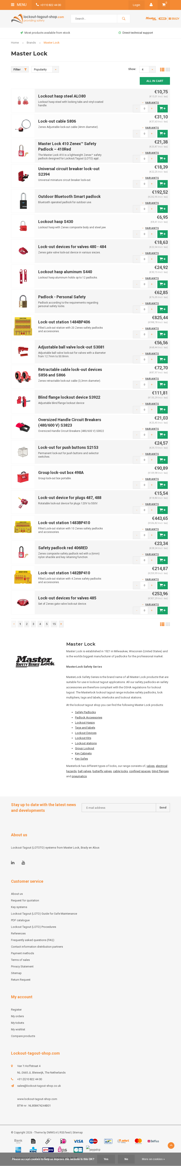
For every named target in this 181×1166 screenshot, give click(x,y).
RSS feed (65, 1132)
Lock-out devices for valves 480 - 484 (72, 246)
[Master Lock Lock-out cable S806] (22, 125)
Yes (106, 1159)
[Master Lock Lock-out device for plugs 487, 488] (22, 501)
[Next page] (61, 624)
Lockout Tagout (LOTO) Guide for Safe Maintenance (44, 913)
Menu (21, 5)
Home (15, 42)
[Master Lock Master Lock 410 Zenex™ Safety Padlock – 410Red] (22, 150)
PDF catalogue (20, 920)
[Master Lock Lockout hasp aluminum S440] (22, 276)
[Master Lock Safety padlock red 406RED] (22, 552)
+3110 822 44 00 (50, 5)
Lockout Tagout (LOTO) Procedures (33, 926)
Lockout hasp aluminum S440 (65, 271)
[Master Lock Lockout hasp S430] (22, 225)
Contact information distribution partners (37, 946)
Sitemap (16, 973)
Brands (31, 42)
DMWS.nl (52, 1132)
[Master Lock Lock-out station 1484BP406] (22, 326)
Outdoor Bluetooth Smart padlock (69, 196)
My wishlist (18, 1029)
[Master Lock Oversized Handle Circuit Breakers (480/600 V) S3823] (22, 426)
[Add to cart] (162, 108)
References (18, 933)
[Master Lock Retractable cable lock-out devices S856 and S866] (22, 376)
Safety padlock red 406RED (63, 547)
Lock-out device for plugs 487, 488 (69, 497)
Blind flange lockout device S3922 (69, 397)
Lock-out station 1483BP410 (64, 522)
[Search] (123, 18)
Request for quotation (25, 900)
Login (136, 5)
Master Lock (52, 42)
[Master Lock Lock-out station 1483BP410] (22, 527)
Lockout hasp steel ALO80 (62, 96)
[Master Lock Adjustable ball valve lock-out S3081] (22, 351)
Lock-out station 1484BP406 (64, 322)
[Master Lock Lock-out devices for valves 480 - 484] (22, 250)
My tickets (17, 1022)
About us (17, 893)
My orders (17, 1016)
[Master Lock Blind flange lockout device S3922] (22, 401)
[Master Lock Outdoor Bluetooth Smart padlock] (22, 200)
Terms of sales (20, 960)
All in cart (154, 81)
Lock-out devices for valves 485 (67, 598)
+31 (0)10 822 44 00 (29, 1079)
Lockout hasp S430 (55, 221)
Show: (132, 69)
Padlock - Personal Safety (62, 297)
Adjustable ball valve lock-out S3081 (71, 347)
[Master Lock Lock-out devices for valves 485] (22, 602)
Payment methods (22, 953)
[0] (164, 5)
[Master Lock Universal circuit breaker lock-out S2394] (22, 175)
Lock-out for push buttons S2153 (68, 447)
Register (16, 1009)
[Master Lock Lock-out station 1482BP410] (22, 577)
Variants (152, 102)
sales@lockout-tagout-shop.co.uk (39, 1085)
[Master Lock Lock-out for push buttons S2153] (22, 451)
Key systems (19, 907)
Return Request (20, 979)
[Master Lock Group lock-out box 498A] (22, 476)
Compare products (23, 1036)
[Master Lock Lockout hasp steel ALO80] (22, 100)
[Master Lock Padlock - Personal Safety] (22, 301)
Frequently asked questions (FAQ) (32, 940)
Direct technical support (85, 32)
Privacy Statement (22, 966)
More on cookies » (153, 1159)
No (126, 1159)
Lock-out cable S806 (57, 121)
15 (54, 624)
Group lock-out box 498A (61, 472)
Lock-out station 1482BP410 (64, 573)
